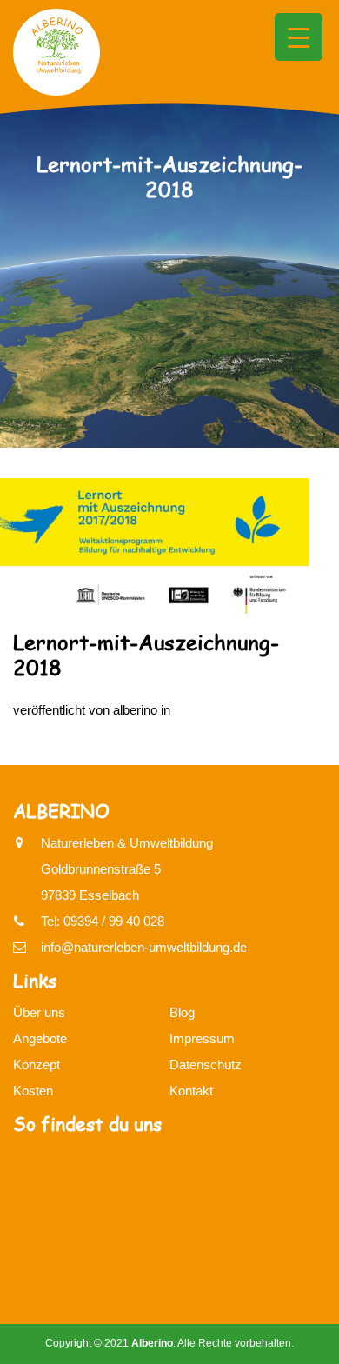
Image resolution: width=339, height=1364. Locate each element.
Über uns (39, 1012)
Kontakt (191, 1090)
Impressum (202, 1038)
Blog (182, 1012)
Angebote (40, 1038)
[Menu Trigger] (298, 37)
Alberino (152, 1343)
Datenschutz (206, 1064)
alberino (135, 709)
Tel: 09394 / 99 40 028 (102, 921)
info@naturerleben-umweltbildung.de (144, 947)
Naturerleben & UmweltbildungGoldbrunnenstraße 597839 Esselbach (127, 868)
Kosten (33, 1090)
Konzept (36, 1064)
